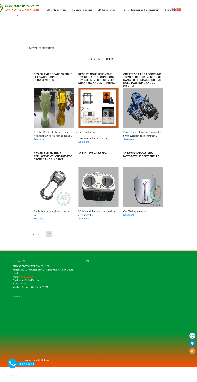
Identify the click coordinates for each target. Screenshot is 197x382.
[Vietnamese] (178, 9)
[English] (173, 9)
